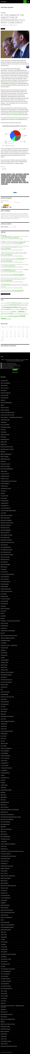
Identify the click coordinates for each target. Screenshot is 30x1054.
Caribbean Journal (5, 478)
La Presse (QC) (4, 760)
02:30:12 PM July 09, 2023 (6, 291)
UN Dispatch (3, 1009)
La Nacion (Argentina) (5, 755)
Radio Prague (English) (5, 878)
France (20, 307)
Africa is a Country (5, 387)
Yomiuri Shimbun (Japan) (6, 1041)
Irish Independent (5, 704)
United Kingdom (13, 316)
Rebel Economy (4, 880)
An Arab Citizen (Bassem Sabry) (7, 412)
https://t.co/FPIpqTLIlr (14, 237)
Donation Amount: (5, 200)
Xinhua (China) (4, 1033)
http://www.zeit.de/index (6, 682)
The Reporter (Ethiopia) (6, 981)
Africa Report (4, 390)
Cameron (14, 303)
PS (25, 311)
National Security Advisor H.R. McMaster (10, 368)
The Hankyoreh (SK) (5, 964)
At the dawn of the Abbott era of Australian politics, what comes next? (13, 19)
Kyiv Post (3, 741)
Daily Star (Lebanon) (5, 532)
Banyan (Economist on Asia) (7, 446)
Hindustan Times (4, 669)
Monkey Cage (4, 804)
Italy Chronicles (4, 709)
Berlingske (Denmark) (5, 459)
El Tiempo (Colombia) (5, 598)
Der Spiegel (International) (6, 549)
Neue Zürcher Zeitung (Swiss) (7, 814)
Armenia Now (4, 422)
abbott (3, 174)
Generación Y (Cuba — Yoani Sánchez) (9, 645)
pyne (24, 180)
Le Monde (3, 780)
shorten (8, 182)
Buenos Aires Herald (5, 466)
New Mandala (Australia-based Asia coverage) (11, 817)
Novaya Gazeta (4, 834)
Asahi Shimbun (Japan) (5, 427)
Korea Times (3, 738)
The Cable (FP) (4, 951)
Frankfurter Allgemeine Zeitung (7, 638)
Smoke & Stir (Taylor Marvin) (7, 910)
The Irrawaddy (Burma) (6, 971)
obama (21, 311)
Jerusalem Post (4, 723)
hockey (3, 179)
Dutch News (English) (5, 564)
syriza (27, 313)
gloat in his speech (8, 81)
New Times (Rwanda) (5, 821)
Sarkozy (14, 313)
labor (23, 179)
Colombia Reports (5, 503)
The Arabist (3, 944)
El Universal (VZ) (4, 603)
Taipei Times (3, 932)
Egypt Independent (5, 576)
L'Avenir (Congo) (4, 743)
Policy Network (4, 863)
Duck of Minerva (4, 562)
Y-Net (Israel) (3, 1036)
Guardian (3, 657)
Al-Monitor (3, 400)
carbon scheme (22, 175)
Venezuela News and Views (7, 1014)
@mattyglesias (21, 258)
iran (13, 309)
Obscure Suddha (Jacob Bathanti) (8, 843)
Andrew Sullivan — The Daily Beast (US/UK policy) (11, 417)
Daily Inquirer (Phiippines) (6, 520)
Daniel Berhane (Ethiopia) (6, 539)
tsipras (6, 316)
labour (23, 309)
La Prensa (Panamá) (5, 758)
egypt (2, 307)
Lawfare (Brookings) (5, 772)
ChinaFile (3, 493)
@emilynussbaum (6, 284)
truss (21, 182)
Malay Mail (3, 792)
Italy (17, 309)
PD (24, 311)
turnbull (26, 182)
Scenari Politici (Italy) (5, 895)
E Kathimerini (3, 569)
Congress (6, 305)
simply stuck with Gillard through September (17, 114)
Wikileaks (3, 1021)
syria (25, 313)
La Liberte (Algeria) (5, 750)
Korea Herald (3, 736)
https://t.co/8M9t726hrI (20, 242)
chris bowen (4, 177)
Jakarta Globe (4, 711)
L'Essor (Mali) (3, 745)
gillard (17, 177)
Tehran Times (4, 934)
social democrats (19, 313)
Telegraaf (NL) (4, 937)
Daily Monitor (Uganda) (6, 525)
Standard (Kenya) (4, 915)
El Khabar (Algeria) (5, 584)
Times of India (4, 991)
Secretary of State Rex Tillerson (9, 363)
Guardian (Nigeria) (5, 660)
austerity (4, 303)
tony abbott (15, 182)
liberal (3, 180)
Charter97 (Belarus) (5, 483)
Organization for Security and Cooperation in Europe (12, 851)
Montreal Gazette (5, 807)
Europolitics (3, 615)
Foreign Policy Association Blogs (8, 630)
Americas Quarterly (5, 410)
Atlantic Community (5, 434)
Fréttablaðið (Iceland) (5, 640)
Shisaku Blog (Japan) (5, 905)
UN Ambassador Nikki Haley (8, 367)
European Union (10, 307)
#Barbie (26, 269)
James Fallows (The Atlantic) (7, 716)
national (9, 180)
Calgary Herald (4, 471)
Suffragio (3, 1)
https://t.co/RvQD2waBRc (6, 260)
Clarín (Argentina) (4, 500)
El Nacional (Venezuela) (6, 589)
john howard (10, 179)
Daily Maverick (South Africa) (7, 522)
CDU (22, 303)
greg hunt (23, 177)
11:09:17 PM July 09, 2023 (6, 271)
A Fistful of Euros (4, 380)
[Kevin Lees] (4, 235)
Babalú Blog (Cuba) (5, 439)
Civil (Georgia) (4, 498)
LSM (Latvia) (3, 787)
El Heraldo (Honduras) (5, 581)
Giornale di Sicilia (4, 647)
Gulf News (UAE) (4, 662)
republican (6, 313)
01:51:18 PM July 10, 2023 (6, 243)
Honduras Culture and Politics (7, 672)
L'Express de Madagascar (6, 748)
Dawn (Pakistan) (4, 544)
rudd (3, 182)
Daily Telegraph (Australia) (6, 535)
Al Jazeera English (4, 395)
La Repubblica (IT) (5, 763)
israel (15, 309)
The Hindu (3, 966)
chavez (24, 303)
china (27, 303)
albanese (9, 174)
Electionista (3, 606)
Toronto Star (3, 1000)
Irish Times (3, 706)
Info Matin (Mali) (4, 694)
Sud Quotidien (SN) (5, 922)
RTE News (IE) (4, 890)
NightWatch (3, 826)
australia (26, 174)
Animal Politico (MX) (5, 419)
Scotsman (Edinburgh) (5, 897)
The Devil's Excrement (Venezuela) (8, 954)
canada (19, 303)
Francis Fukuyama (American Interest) (9, 635)
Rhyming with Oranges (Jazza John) (8, 885)
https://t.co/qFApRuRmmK (6, 280)
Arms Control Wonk (5, 424)
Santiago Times (4, 892)
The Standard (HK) (5, 983)
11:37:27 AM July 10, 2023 (6, 262)
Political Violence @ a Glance (7, 866)
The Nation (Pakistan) (5, 978)
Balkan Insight (4, 441)
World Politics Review (5, 1029)
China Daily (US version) (6, 488)
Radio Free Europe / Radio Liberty (8, 875)
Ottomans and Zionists (6, 853)
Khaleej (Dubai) (4, 733)
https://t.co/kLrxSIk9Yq (10, 270)
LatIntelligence (4, 770)
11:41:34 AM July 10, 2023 (6, 256)
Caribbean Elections (5, 476)
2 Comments (14, 25)
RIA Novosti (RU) (4, 888)
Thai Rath (3, 939)
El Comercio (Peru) (5, 579)
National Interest (4, 812)
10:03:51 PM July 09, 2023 (6, 281)
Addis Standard (4, 385)
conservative (13, 305)
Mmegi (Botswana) (5, 802)
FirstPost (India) (4, 623)
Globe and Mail (4, 652)
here (22, 117)
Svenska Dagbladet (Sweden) (7, 927)
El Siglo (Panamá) (4, 596)
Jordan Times (4, 728)
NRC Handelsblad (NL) (5, 836)
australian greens (6, 175)
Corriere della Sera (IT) (6, 508)
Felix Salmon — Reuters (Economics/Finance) (10, 620)
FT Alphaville (3, 642)
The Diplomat (4, 956)
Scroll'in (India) (4, 900)
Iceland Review (4, 687)
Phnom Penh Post (5, 861)
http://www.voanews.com (6, 679)
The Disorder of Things (6, 959)
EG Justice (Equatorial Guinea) (7, 574)
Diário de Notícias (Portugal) (7, 554)
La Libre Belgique (4, 753)
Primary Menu (28, 1)
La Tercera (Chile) (4, 765)
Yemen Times (4, 1038)
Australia (3, 12)
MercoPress (3, 799)
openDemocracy (4, 848)
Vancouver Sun (4, 1011)
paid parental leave (17, 180)
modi (17, 311)
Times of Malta (4, 993)
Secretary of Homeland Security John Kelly (11, 365)
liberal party (3, 311)
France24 (3, 633)
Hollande (7, 309)
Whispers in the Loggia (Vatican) (8, 1019)
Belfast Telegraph (5, 456)
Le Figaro (3, 775)
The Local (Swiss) (4, 976)
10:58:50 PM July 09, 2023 (6, 275)
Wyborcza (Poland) (5, 1031)
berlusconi (8, 303)
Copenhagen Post (5, 505)
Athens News (4, 432)
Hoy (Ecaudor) (4, 677)
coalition (11, 177)
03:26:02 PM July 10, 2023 (6, 238)
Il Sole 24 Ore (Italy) (5, 691)
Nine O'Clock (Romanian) (6, 829)
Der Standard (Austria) (5, 552)
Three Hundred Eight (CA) (6, 988)
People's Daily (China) (5, 858)
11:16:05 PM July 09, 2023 (6, 267)
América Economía (5, 407)
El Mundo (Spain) (4, 586)
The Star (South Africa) (6, 986)
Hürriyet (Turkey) (4, 684)
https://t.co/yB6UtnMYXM (18, 290)
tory (2, 316)
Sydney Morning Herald (6, 929)
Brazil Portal (3, 461)
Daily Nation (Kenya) (5, 527)
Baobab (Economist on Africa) (7, 449)
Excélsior (3, 618)
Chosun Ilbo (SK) (4, 495)
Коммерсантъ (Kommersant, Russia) (9, 1046)
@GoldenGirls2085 (6, 269)
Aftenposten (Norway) (6, 392)
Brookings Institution (5, 463)
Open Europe (4, 846)
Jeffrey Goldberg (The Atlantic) (7, 721)
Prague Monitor (4, 870)
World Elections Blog (5, 1026)
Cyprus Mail (3, 513)
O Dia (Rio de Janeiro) (5, 839)
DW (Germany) (4, 566)
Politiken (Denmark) (5, 868)
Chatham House (4, 486)
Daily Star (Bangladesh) (6, 530)
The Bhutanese (4, 949)
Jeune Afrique (4, 726)
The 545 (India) (4, 942)
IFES (2, 689)
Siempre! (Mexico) (5, 907)
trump (4, 316)
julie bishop (17, 179)
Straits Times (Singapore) (6, 917)
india (11, 309)
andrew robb (19, 174)
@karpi (3, 241)
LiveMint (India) (4, 785)
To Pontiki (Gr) (4, 998)
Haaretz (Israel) (4, 665)
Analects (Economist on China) (7, 414)
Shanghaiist (3, 902)
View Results (15, 372)
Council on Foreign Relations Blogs (8, 510)
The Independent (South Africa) (8, 968)
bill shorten (14, 175)
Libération (3, 782)
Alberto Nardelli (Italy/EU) (6, 402)
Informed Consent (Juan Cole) (7, 696)
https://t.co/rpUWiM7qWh (6, 254)
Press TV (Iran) (4, 873)
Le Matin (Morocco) (5, 777)
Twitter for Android (18, 238)
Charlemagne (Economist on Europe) (9, 481)
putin (2, 313)
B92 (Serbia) (3, 437)
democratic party (23, 305)
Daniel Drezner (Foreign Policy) (7, 542)
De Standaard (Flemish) (6, 547)
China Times (3, 490)
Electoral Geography (5, 608)
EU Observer (3, 611)
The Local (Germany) (5, 973)
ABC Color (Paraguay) (5, 383)
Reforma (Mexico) (4, 883)
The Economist (4, 961)
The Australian (4, 946)
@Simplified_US (5, 236)
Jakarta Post (3, 714)
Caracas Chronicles (5, 473)
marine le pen (8, 311)
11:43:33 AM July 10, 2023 (6, 249)
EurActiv (2, 613)
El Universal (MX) (4, 601)
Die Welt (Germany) (5, 559)
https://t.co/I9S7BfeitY (6, 248)
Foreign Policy (4, 628)
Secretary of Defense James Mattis (9, 364)
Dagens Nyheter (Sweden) (6, 515)
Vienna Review (4, 1016)
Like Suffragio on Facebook (8, 345)
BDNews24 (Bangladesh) (6, 454)
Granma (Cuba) (4, 655)
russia (11, 314)
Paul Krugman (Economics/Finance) (8, 856)
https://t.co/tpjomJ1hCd (9, 265)
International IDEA (5, 701)
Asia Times (3, 429)
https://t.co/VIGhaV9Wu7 (19, 274)
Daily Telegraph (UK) (5, 537)
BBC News (3, 451)
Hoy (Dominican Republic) (6, 674)
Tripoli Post (3, 1003)
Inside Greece (4, 699)
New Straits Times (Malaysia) (7, 819)
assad (2, 303)
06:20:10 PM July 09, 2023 (6, 287)
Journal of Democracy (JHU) (7, 731)
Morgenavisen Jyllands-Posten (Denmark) (10, 809)
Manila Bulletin (4, 797)
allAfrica (2, 405)
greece (2, 309)
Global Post (3, 650)
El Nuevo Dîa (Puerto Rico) (6, 591)
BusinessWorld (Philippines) (7, 468)
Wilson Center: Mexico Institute (8, 1024)
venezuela (8, 318)
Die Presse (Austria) (5, 557)
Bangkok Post (4, 444)
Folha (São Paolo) (4, 625)
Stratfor (2, 919)
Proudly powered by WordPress (7, 1052)
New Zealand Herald (5, 824)
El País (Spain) (4, 593)
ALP (13, 174)
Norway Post (3, 831)
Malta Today (3, 794)
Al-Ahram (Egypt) (4, 397)
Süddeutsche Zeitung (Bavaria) (7, 924)
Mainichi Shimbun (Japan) (6, 790)
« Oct (2, 340)
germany (25, 307)
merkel (13, 311)
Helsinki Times (4, 667)
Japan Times (3, 718)
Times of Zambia (4, 995)
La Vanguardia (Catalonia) (6, 767)
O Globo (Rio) (4, 841)
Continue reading (19, 163)
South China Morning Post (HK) (7, 912)
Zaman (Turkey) (4, 1043)
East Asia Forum (4, 571)
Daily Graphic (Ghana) (5, 517)
